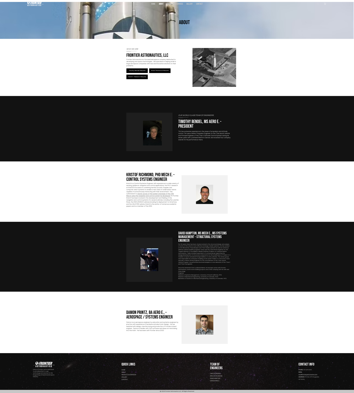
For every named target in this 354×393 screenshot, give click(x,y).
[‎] (317, 3)
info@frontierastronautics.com (308, 374)
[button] (325, 4)
